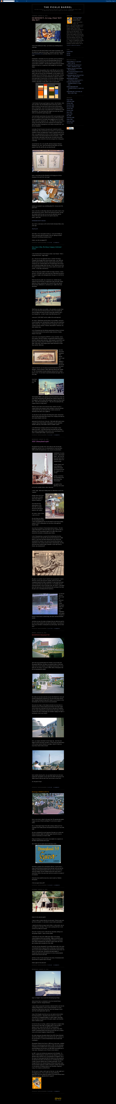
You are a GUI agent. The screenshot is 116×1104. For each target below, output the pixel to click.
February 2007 (70, 110)
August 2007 (69, 114)
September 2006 (70, 101)
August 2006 (69, 99)
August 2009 (69, 119)
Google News (70, 51)
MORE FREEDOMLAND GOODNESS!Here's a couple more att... (75, 88)
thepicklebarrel (77, 17)
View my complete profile (73, 45)
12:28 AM (50, 885)
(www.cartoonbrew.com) (37, 53)
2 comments (57, 1091)
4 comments (56, 242)
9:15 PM (50, 787)
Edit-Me (68, 53)
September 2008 (70, 117)
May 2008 (69, 115)
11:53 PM (50, 1091)
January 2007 (70, 108)
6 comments (57, 628)
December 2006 (70, 106)
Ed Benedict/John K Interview (39, 220)
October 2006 (70, 103)
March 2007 (69, 112)
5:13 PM (50, 242)
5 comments (56, 787)
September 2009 (70, 121)
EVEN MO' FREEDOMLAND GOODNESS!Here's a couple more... (74, 83)
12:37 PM (50, 628)
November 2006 (70, 105)
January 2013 (70, 122)
